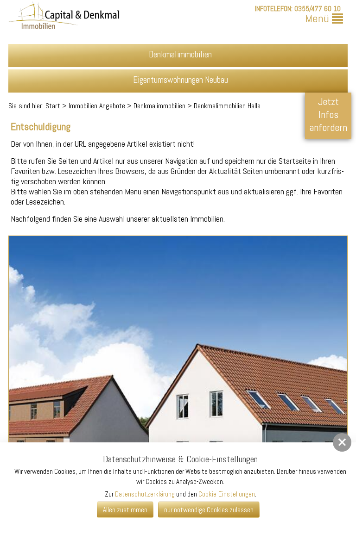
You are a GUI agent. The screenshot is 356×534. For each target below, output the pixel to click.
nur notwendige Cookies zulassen (209, 509)
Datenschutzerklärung (145, 494)
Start (52, 106)
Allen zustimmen (125, 509)
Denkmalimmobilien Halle (227, 106)
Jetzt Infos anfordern (328, 114)
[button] (342, 442)
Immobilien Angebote (97, 106)
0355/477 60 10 (317, 8)
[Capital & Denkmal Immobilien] (64, 17)
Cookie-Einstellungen (226, 494)
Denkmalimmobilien (159, 106)
